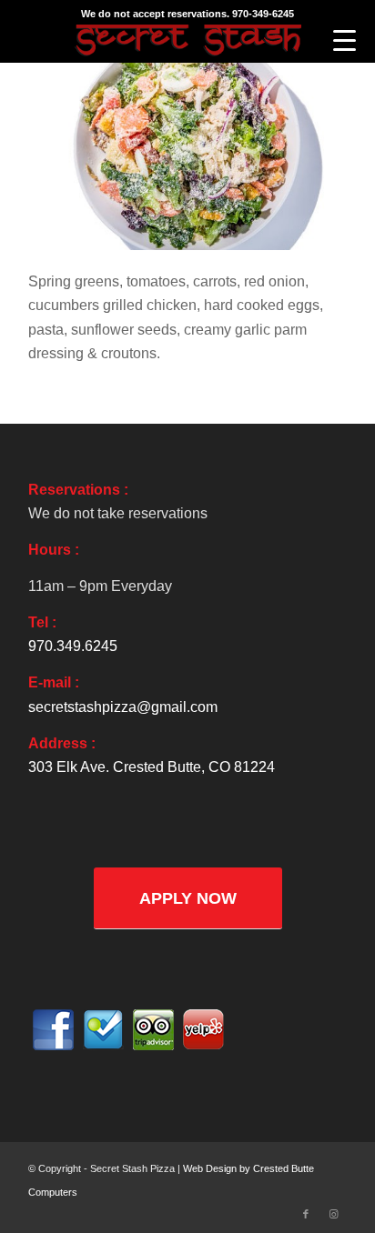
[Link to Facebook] (305, 1214)
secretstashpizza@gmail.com (123, 707)
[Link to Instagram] (333, 1214)
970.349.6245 (72, 646)
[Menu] (344, 41)
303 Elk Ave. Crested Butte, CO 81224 (151, 767)
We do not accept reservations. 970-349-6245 (187, 13)
